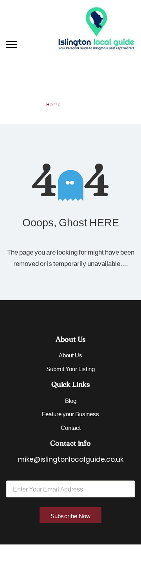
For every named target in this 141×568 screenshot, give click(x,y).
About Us (70, 355)
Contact (71, 427)
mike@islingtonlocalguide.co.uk (70, 459)
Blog (70, 400)
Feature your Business (70, 413)
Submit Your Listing (70, 368)
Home (53, 104)
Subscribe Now (71, 515)
